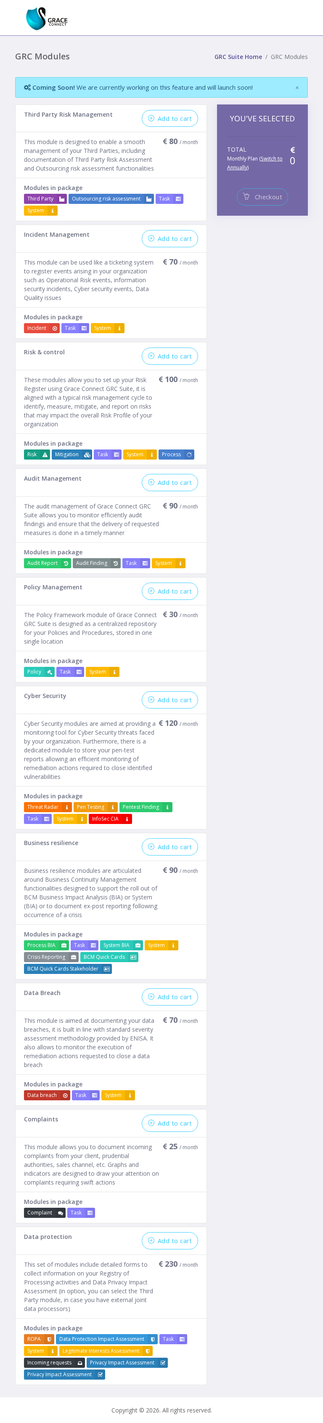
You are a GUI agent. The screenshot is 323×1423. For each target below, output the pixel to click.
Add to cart (175, 118)
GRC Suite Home (238, 57)
